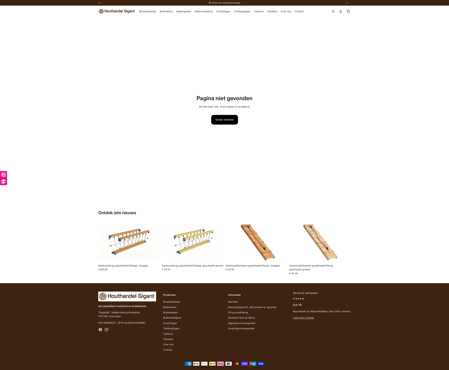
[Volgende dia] (154, 242)
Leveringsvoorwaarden (241, 328)
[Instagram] (106, 330)
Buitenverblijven (172, 317)
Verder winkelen (224, 119)
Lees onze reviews (303, 317)
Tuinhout (168, 333)
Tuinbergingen (171, 328)
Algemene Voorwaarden (242, 323)
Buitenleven (169, 307)
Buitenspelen (170, 312)
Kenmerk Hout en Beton (241, 317)
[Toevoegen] (154, 257)
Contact (167, 349)
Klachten (233, 301)
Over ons (168, 344)
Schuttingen (170, 323)
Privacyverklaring (238, 312)
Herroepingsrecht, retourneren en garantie (252, 307)
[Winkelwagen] (348, 11)
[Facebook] (100, 330)
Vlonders (168, 339)
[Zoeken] (333, 11)
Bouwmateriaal (171, 301)
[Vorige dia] (103, 242)
